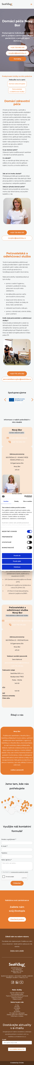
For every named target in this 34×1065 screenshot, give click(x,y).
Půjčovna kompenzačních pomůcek (17, 996)
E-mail (4, 1039)
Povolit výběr (17, 561)
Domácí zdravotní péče (17, 84)
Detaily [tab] (16, 501)
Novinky (17, 1006)
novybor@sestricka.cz (17, 53)
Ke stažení (17, 1011)
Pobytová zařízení (17, 997)
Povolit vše (17, 555)
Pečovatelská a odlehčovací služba (17, 90)
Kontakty (17, 59)
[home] (15, 4)
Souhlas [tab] (6, 501)
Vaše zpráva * (6, 860)
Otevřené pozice (17, 919)
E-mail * (4, 846)
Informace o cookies (17, 1016)
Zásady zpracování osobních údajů (17, 1014)
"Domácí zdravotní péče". (11, 168)
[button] (31, 4)
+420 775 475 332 (17, 374)
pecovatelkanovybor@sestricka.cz (17, 379)
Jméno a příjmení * (8, 839)
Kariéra (17, 1010)
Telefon (4, 853)
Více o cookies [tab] (27, 501)
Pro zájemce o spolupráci (17, 1013)
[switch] (29, 536)
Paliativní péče (17, 999)
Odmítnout (17, 567)
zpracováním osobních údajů (19, 872)
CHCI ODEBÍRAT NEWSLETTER (17, 1049)
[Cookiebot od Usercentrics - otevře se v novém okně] (24, 496)
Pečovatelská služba (17, 994)
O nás (17, 1005)
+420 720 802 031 (17, 47)
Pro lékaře (17, 1008)
